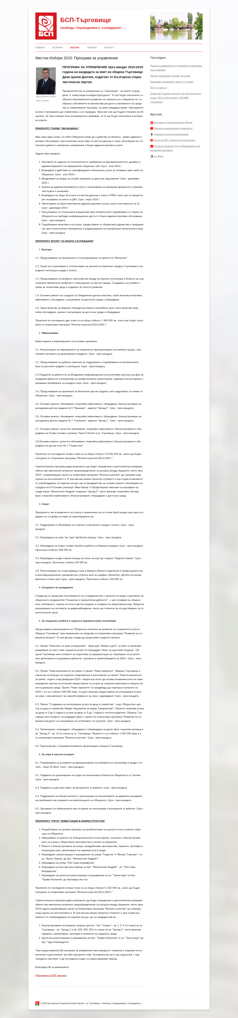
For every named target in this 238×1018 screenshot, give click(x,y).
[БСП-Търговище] (46, 26)
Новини (40, 47)
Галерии (92, 47)
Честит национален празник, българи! (170, 76)
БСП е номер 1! (158, 87)
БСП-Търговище (85, 19)
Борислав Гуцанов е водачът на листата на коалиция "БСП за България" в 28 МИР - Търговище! (175, 97)
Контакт (109, 47)
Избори (74, 47)
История (57, 47)
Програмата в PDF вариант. (51, 975)
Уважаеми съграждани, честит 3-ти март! (172, 81)
